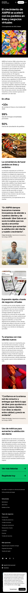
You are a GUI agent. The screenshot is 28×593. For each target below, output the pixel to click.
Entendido (22, 589)
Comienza (20, 2)
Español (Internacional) (9, 565)
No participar (13, 589)
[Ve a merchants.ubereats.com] (5, 2)
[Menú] (26, 2)
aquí (19, 584)
